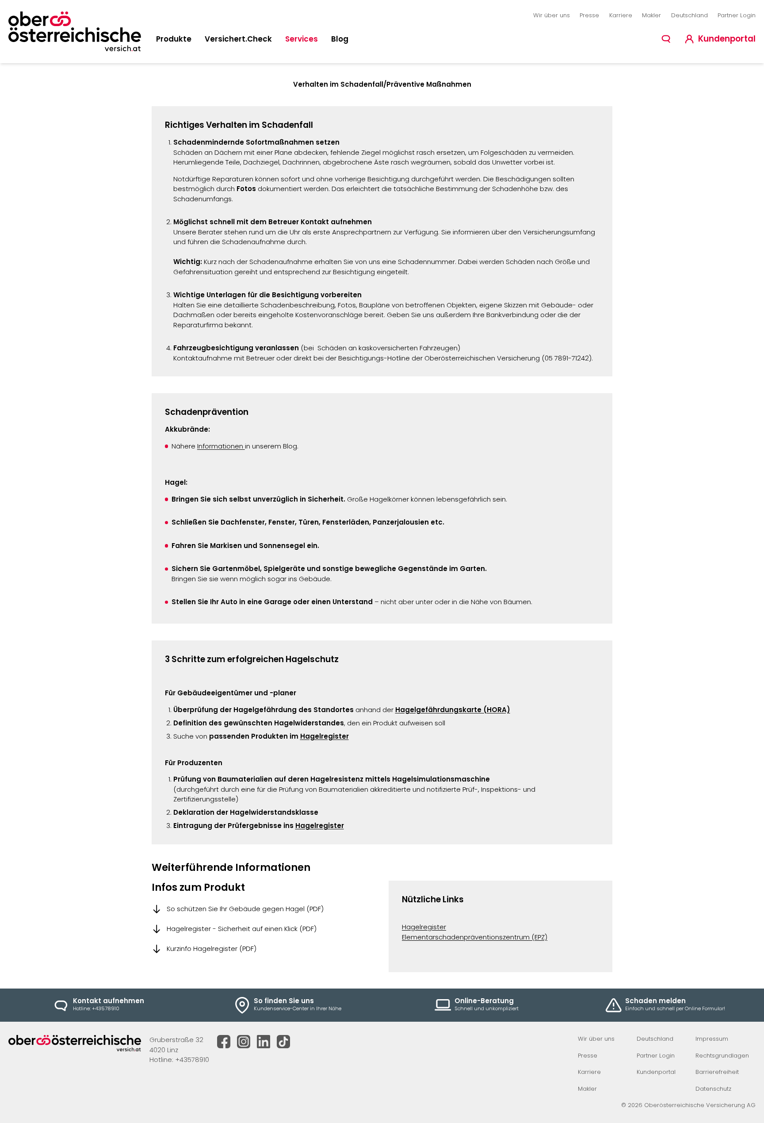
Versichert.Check (238, 39)
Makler (651, 15)
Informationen (221, 446)
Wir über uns (551, 15)
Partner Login (737, 15)
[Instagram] (243, 1041)
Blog (339, 39)
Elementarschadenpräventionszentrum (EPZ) (474, 937)
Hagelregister (324, 736)
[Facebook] (223, 1041)
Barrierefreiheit (717, 1072)
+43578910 (192, 1059)
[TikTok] (283, 1041)
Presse (589, 15)
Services (301, 39)
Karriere (620, 15)
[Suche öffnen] (666, 39)
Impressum (711, 1039)
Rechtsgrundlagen (722, 1055)
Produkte (173, 39)
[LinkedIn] (263, 1041)
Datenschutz (713, 1089)
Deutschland (689, 15)
